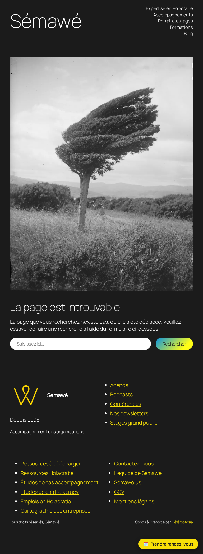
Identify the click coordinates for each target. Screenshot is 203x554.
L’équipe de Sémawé (138, 473)
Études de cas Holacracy (50, 491)
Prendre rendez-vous (171, 544)
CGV (119, 491)
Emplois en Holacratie (46, 501)
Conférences (125, 403)
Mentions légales (134, 501)
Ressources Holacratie (47, 473)
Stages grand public (134, 422)
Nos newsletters (129, 413)
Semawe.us (127, 482)
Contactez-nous (134, 463)
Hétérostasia (182, 521)
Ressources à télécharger (51, 463)
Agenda (119, 385)
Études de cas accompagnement (59, 482)
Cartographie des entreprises (55, 510)
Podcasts (121, 394)
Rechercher (174, 344)
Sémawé (46, 21)
